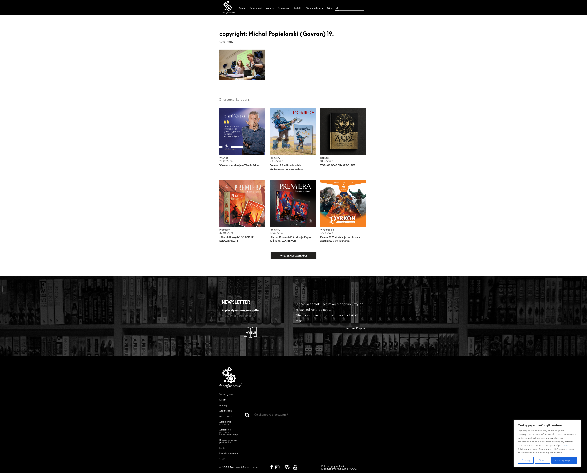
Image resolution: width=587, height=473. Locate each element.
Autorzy (270, 8)
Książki (242, 8)
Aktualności (283, 8)
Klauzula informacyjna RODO (339, 468)
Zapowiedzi (256, 8)
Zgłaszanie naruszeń (225, 423)
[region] (547, 443)
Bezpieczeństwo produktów (228, 441)
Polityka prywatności (333, 466)
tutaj (566, 445)
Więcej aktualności (293, 255)
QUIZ (329, 8)
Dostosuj (526, 460)
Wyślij (251, 332)
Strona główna (227, 394)
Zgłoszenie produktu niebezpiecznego (228, 432)
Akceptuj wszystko (564, 460)
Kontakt (297, 8)
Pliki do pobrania (314, 8)
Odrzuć (542, 460)
